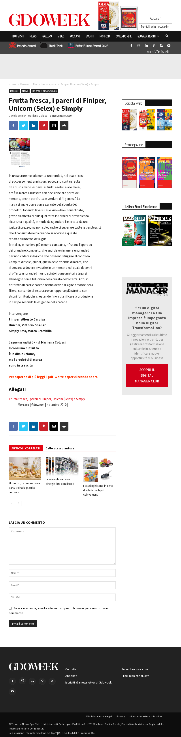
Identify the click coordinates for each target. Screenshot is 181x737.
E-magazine (134, 144)
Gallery (47, 36)
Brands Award (26, 46)
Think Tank (56, 46)
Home (12, 84)
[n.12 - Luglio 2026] (108, 17)
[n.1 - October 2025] (134, 231)
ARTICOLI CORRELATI (25, 448)
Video (61, 36)
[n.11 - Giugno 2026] (147, 121)
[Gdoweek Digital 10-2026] (147, 170)
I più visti (18, 36)
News (33, 36)
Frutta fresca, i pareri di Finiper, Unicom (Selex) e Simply (47, 399)
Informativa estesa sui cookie (145, 716)
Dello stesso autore (59, 448)
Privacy (121, 716)
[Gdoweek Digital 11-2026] (129, 24)
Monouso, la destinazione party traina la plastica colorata (24, 487)
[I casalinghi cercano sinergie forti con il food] (62, 466)
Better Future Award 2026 (91, 46)
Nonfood (105, 36)
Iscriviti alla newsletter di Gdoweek (88, 682)
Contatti (70, 669)
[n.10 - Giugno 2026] (164, 121)
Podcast (75, 36)
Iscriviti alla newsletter (155, 27)
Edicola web (133, 103)
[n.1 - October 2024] (160, 231)
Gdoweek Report (147, 36)
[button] (167, 36)
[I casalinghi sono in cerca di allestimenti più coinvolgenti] (99, 469)
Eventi (90, 36)
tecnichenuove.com (135, 669)
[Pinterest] (154, 45)
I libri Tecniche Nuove (135, 676)
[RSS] (161, 45)
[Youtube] (169, 45)
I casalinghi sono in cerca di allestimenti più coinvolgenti (98, 490)
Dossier (24, 84)
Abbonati (155, 18)
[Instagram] (139, 45)
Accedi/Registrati (158, 52)
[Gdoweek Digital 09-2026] (164, 170)
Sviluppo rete (124, 36)
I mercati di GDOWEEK (44, 90)
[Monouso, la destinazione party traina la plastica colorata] (25, 468)
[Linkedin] (146, 45)
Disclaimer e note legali (99, 716)
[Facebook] (131, 45)
